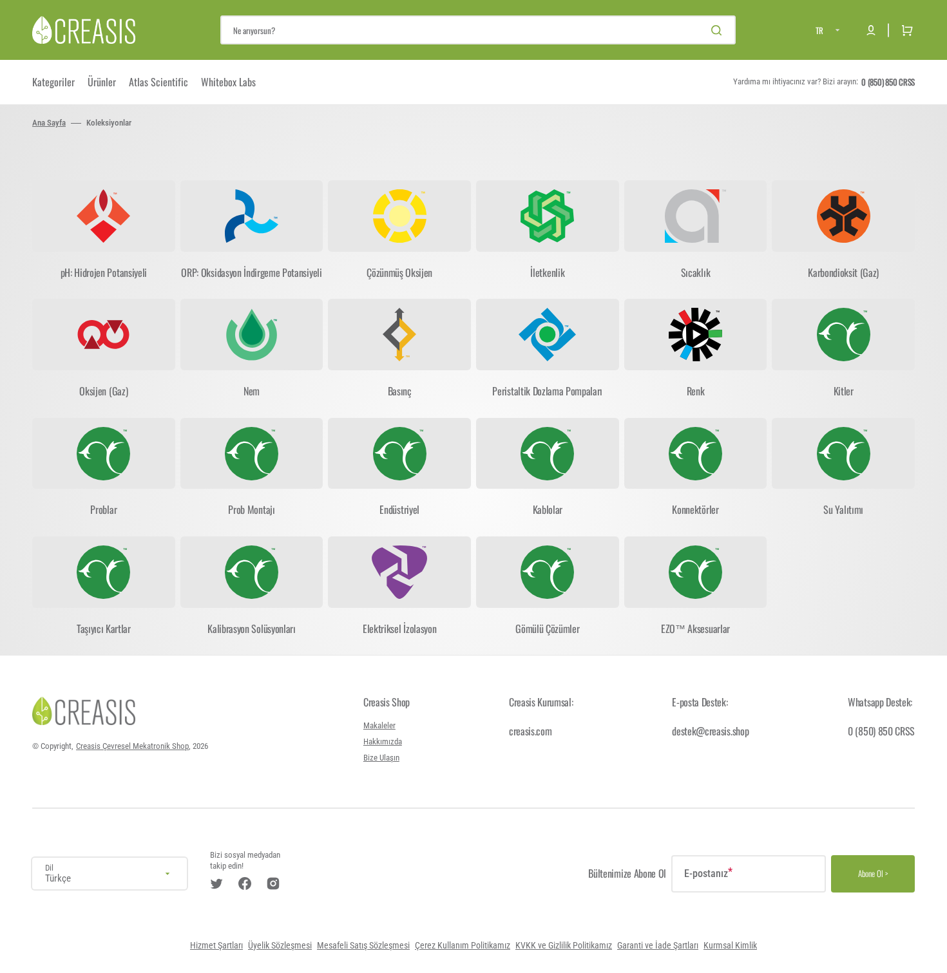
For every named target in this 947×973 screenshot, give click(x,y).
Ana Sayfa (49, 123)
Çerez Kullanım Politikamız (462, 945)
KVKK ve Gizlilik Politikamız (563, 945)
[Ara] (719, 30)
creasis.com (530, 731)
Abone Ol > (873, 873)
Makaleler (379, 725)
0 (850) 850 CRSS (881, 731)
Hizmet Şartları (216, 945)
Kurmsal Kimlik (730, 945)
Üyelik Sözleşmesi (280, 945)
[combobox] (478, 29)
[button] (871, 30)
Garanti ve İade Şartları (657, 945)
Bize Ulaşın (381, 757)
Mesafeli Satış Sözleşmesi (363, 945)
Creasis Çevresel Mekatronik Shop (132, 746)
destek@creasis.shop (710, 731)
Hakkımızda (382, 741)
